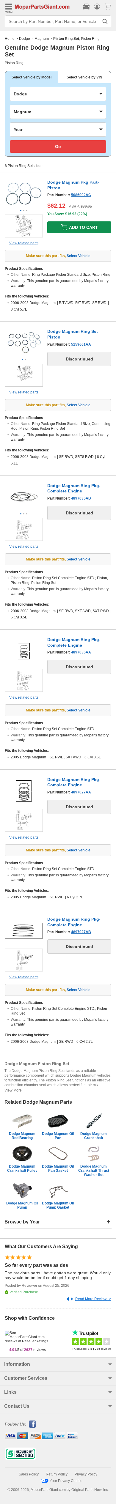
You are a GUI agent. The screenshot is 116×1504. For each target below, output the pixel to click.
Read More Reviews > (93, 1299)
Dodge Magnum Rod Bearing (22, 1136)
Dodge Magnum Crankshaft (93, 1136)
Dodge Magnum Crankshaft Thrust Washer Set (93, 1170)
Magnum (42, 39)
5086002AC (81, 195)
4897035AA (81, 652)
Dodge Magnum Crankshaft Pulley (22, 1168)
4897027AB (81, 932)
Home (10, 39)
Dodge (24, 39)
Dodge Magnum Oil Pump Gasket (58, 1205)
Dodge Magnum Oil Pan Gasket (58, 1168)
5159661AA (81, 344)
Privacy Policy (86, 1474)
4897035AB (81, 498)
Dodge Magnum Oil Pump (22, 1205)
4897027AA (81, 792)
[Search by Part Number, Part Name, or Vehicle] (105, 21)
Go (58, 146)
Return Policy (57, 1474)
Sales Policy (29, 1474)
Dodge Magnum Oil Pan (58, 1136)
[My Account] (97, 6)
